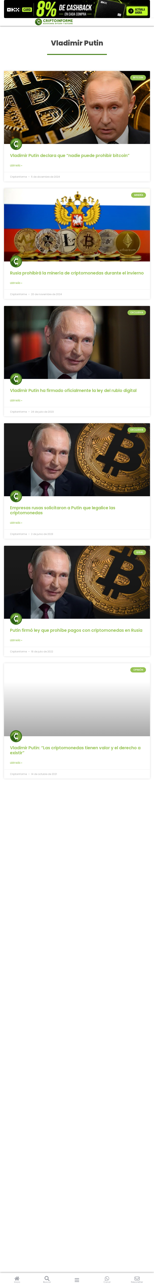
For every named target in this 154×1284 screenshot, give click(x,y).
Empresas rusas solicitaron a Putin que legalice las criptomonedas (62, 510)
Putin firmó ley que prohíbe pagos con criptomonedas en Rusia (76, 630)
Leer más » (16, 165)
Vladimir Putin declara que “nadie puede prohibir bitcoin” (70, 155)
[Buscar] (47, 1278)
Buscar (47, 1282)
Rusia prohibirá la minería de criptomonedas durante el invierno (77, 273)
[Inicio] (16, 1278)
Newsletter (137, 1282)
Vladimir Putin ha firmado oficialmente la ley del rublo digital (73, 390)
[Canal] (106, 1278)
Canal (106, 1282)
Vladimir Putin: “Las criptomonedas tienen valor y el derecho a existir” (75, 750)
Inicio (17, 1282)
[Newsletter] (137, 1278)
